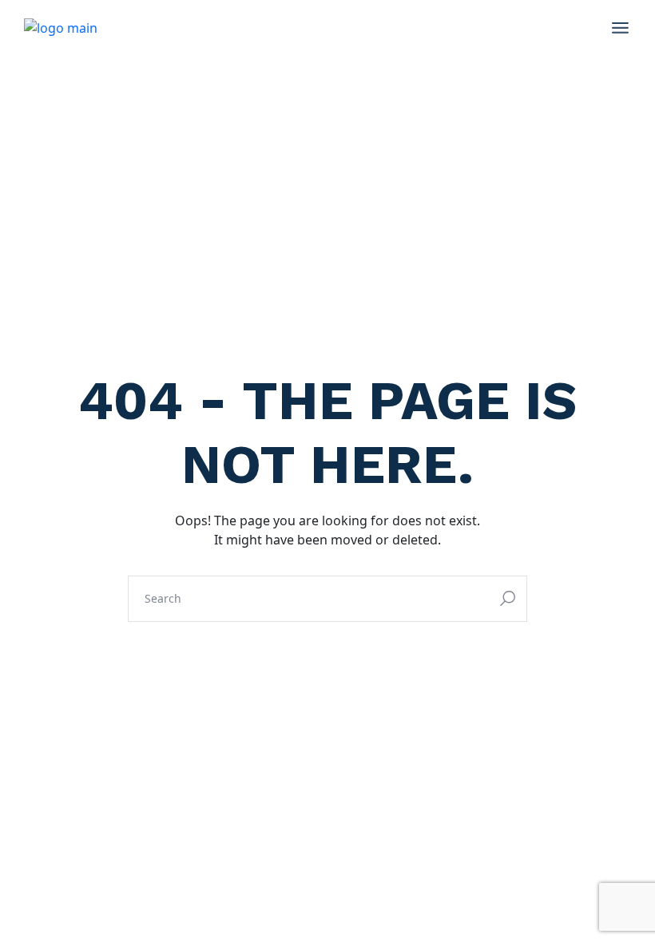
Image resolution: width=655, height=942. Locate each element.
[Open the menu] (620, 28)
